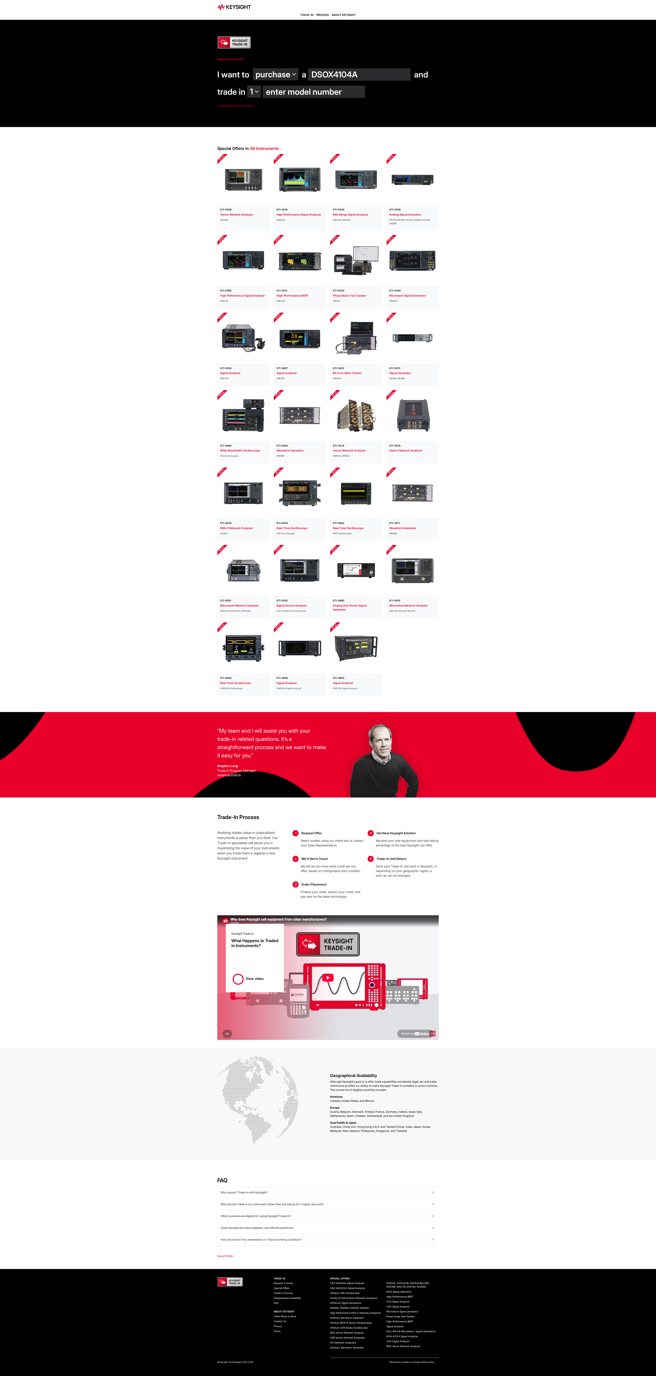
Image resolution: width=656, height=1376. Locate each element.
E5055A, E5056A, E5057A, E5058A (349, 1307)
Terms (277, 1331)
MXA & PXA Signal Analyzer (402, 1336)
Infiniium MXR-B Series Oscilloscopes (351, 1322)
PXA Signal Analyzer (397, 1301)
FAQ (276, 1302)
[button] (276, 73)
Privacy (278, 1326)
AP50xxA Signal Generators (345, 1302)
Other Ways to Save (285, 1316)
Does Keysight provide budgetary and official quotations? (257, 1227)
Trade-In (306, 15)
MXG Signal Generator (398, 1291)
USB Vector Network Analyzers (347, 1337)
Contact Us (280, 1321)
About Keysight (344, 15)
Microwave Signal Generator (402, 1311)
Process (322, 15)
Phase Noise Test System (400, 1316)
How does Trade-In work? (237, 106)
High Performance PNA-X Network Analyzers (355, 1312)
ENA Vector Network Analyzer (347, 1332)
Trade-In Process (283, 1293)
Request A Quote (283, 1283)
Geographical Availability (287, 1298)
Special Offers (281, 1288)
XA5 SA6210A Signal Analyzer (347, 1283)
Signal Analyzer (395, 1326)
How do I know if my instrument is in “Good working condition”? (261, 1239)
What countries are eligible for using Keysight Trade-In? (256, 1216)
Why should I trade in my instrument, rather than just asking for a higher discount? (272, 1204)
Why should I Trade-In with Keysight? (244, 1192)
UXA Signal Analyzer (398, 1306)
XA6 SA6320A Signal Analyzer (347, 1288)
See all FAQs (225, 1256)
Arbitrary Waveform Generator (347, 1317)
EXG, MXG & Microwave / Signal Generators (410, 1331)
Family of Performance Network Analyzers (353, 1298)
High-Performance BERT (400, 1296)
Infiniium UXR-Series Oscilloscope (349, 1327)
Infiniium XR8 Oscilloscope (345, 1293)
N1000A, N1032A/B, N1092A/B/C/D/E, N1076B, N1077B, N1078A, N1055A (407, 1285)
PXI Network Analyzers (343, 1342)
